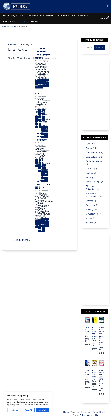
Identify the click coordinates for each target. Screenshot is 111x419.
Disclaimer (86, 412)
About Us (75, 412)
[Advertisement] (94, 94)
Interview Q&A (46, 15)
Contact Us (92, 415)
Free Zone (8, 21)
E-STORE (21, 21)
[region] (28, 403)
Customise (14, 410)
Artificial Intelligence (28, 15)
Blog (13, 15)
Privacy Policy (79, 415)
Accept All (42, 410)
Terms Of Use (98, 412)
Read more (45, 83)
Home (6, 15)
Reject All (28, 410)
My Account (33, 21)
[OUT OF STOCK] (35, 61)
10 (27, 240)
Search (99, 47)
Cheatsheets (61, 15)
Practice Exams (79, 15)
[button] (108, 6)
